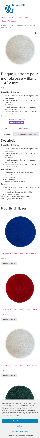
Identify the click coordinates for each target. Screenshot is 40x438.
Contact (19, 17)
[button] (36, 33)
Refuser (20, 426)
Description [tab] (8, 134)
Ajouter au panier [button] (9, 263)
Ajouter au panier (16, 122)
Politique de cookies (11, 435)
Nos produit (6, 17)
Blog (26, 17)
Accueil (3, 25)
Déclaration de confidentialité (25, 435)
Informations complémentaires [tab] (26, 134)
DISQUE (9, 25)
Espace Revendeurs (9, 21)
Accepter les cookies (20, 421)
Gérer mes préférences (20, 431)
